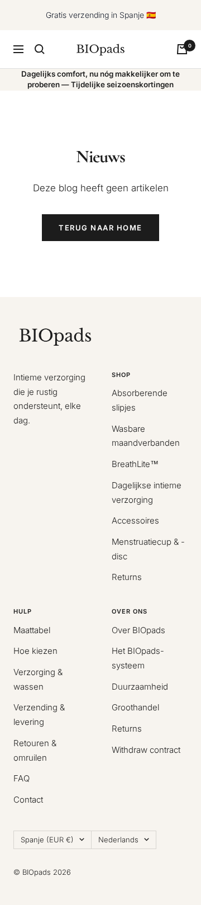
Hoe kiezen (35, 650)
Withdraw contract (146, 749)
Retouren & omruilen (34, 750)
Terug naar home (100, 227)
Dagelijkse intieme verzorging (146, 492)
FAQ (21, 778)
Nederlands (118, 839)
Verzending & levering (39, 714)
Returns (127, 577)
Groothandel (135, 707)
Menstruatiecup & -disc (148, 549)
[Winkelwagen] (182, 49)
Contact (28, 799)
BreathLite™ (135, 464)
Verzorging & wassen (38, 679)
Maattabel (31, 630)
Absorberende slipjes (140, 400)
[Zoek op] (40, 49)
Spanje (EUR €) (47, 839)
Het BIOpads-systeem (138, 658)
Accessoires (135, 520)
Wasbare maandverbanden (146, 436)
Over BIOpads (138, 630)
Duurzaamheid (140, 686)
